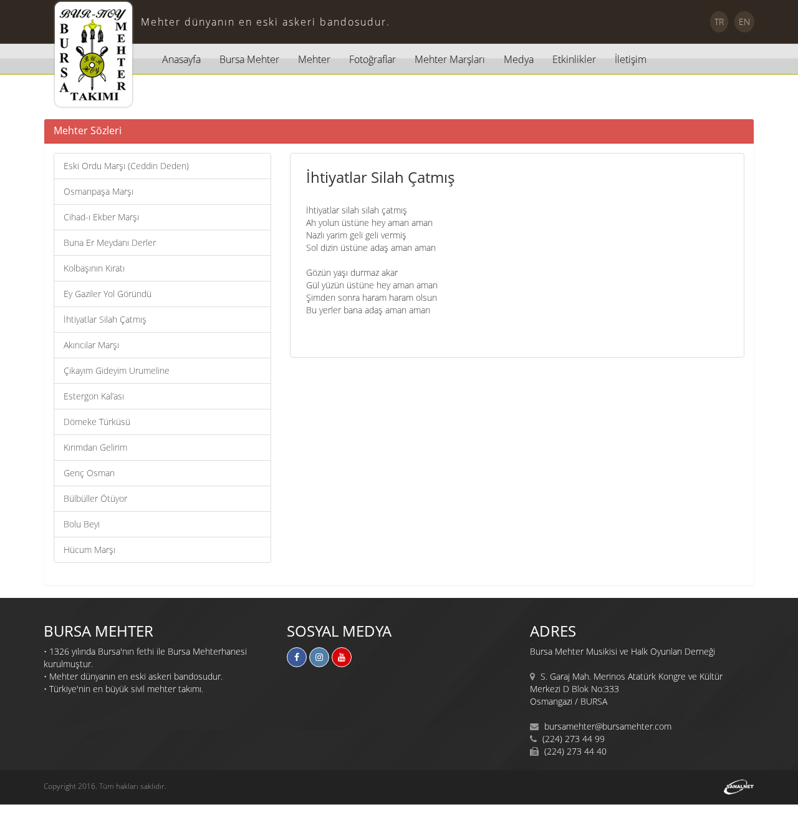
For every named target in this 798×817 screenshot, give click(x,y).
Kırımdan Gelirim (95, 447)
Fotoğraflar (372, 59)
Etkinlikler (574, 59)
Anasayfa (181, 59)
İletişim (631, 59)
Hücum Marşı (89, 549)
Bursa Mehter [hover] (249, 59)
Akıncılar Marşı (91, 345)
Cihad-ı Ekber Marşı (101, 217)
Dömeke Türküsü (97, 422)
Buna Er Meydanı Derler (110, 242)
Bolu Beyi (82, 524)
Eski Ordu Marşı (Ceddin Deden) (126, 166)
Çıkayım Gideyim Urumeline (117, 370)
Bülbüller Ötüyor (95, 498)
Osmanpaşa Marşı (98, 191)
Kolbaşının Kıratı (94, 268)
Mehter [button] (314, 59)
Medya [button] (519, 59)
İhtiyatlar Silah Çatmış (105, 319)
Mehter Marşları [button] (450, 59)
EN (744, 21)
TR (719, 21)
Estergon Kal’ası (94, 396)
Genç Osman (89, 473)
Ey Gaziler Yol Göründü (107, 294)
